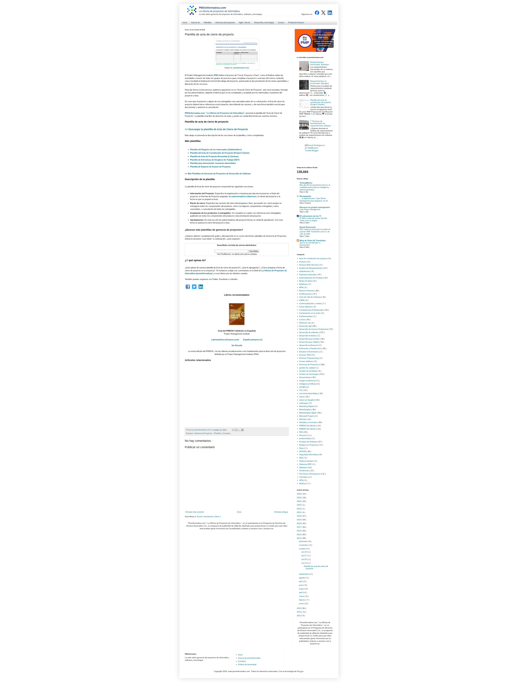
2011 (299, 615)
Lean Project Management (310, 209)
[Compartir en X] (239, 430)
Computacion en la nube (310, 313)
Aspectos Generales (308, 274)
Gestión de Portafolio (308, 371)
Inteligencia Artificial (307, 384)
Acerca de (195, 22)
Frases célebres (306, 361)
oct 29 (304, 552)
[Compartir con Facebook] (242, 430)
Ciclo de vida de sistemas (310, 297)
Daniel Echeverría (308, 227)
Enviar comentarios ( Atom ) (209, 516)
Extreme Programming (309, 358)
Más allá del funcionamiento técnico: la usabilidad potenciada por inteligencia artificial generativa (315, 187)
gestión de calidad (307, 368)
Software (303, 467)
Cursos (281, 22)
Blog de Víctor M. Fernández (313, 240)
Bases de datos (306, 281)
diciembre (303, 541)
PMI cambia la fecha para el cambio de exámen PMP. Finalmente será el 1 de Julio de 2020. (315, 231)
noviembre (304, 545)
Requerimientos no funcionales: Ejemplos (319, 82)
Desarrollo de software (309, 332)
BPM (301, 287)
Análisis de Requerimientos (311, 268)
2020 (299, 516)
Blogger (300, 671)
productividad (305, 438)
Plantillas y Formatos (222, 433)
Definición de (305, 323)
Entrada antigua (281, 512)
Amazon (303, 262)
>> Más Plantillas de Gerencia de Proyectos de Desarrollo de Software (218, 173)
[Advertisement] (237, 393)
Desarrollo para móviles (309, 339)
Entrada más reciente (194, 512)
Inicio (185, 22)
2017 (299, 527)
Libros (302, 397)
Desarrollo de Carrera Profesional (313, 329)
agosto (302, 578)
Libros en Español (307, 400)
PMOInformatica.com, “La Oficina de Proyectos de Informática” (215, 113)
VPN (301, 480)
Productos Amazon (296, 22)
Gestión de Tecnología (309, 374)
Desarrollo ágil (305, 326)
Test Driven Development (310, 474)
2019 (299, 520)
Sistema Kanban (306, 461)
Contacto (242, 661)
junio (301, 585)
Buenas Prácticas (307, 291)
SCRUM (303, 451)
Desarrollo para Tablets (309, 342)
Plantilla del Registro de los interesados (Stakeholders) (216, 149)
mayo (301, 589)
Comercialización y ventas (310, 303)
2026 (299, 494)
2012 (299, 612)
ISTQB (302, 387)
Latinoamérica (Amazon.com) (225, 339)
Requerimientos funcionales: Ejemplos (319, 63)
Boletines (303, 284)
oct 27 (304, 555)
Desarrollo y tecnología (264, 22)
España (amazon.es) (252, 339)
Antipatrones (305, 271)
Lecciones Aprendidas (308, 393)
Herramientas (305, 377)
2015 (299, 534)
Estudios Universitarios (309, 352)
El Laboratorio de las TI (310, 216)
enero (302, 603)
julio (301, 581)
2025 (299, 497)
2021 (299, 512)
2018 (299, 523)
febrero (302, 600)
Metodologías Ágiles (308, 413)
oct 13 (304, 563)
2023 (299, 505)
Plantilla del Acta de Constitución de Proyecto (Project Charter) (219, 153)
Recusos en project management (315, 207)
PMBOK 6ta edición (307, 429)
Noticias (302, 419)
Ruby (301, 448)
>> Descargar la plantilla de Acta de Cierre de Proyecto (216, 129)
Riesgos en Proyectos (308, 445)
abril (301, 592)
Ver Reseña (236, 345)
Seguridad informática (308, 454)
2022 (299, 509)
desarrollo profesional (308, 345)
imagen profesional (307, 380)
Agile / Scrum (244, 22)
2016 (299, 531)
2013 (299, 608)
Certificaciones (305, 294)
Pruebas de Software (308, 442)
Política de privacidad (247, 664)
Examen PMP (305, 355)
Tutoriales (303, 477)
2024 (299, 501)
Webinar (303, 483)
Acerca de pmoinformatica (249, 658)
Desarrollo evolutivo (308, 336)
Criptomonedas (306, 316)
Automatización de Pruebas (311, 278)
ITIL (301, 390)
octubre (302, 549)
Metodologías (305, 409)
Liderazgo (303, 403)
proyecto (242, 203)
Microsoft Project (306, 416)
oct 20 (304, 559)
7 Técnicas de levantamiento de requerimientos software (320, 123)
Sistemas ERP (305, 464)
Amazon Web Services (309, 265)
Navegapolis (305, 196)
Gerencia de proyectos (225, 22)
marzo (302, 596)
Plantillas (207, 22)
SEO (301, 458)
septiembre (304, 574)
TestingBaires (306, 183)
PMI (301, 432)
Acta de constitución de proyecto (313, 258)
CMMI (302, 300)
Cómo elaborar (306, 307)
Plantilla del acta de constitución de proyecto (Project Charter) (320, 102)
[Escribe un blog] (236, 430)
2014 (299, 538)
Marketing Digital (306, 406)
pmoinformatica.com (202, 430)
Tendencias (304, 470)
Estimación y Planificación (310, 348)
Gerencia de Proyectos (203, 433)
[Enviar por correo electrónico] (233, 430)
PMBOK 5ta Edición (307, 425)
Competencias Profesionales (311, 310)
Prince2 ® (303, 435)
